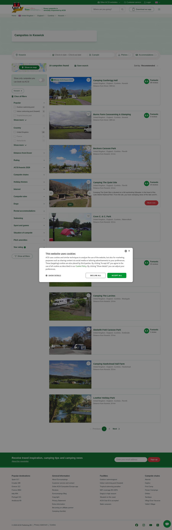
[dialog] (86, 265)
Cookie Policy (81, 266)
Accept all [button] (117, 275)
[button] (53, 275)
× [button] (129, 251)
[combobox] (126, 251)
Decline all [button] (95, 275)
